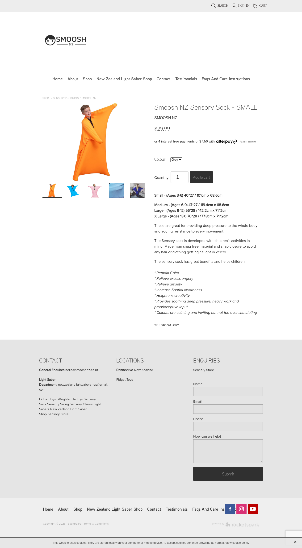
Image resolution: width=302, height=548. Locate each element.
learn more (248, 141)
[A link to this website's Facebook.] (230, 509)
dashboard (74, 524)
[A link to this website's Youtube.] (253, 509)
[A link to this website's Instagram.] (241, 509)
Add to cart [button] (201, 177)
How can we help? (207, 436)
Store (46, 98)
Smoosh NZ (89, 98)
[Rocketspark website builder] (235, 525)
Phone (198, 419)
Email (197, 401)
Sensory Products (66, 98)
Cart (263, 5)
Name (197, 384)
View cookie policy (237, 542)
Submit (228, 473)
